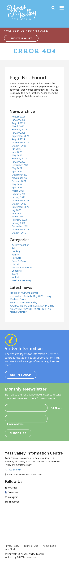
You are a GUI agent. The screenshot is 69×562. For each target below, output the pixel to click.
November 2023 (20, 142)
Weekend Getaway (21, 280)
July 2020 (16, 210)
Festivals (16, 257)
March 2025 (18, 126)
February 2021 (19, 193)
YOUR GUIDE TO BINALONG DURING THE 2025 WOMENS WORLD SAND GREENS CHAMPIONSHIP (32, 309)
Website (16, 277)
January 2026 (18, 119)
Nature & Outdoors (22, 267)
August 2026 (18, 116)
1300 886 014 (14, 469)
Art (13, 248)
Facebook (12, 492)
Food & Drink (19, 261)
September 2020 (20, 206)
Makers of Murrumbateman (24, 292)
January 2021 (18, 197)
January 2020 (18, 223)
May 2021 (17, 184)
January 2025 (18, 132)
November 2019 (20, 229)
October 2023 (19, 145)
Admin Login (49, 545)
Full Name (56, 408)
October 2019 (19, 232)
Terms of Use (31, 545)
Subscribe (18, 433)
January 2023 (18, 161)
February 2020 (19, 219)
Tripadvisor (14, 501)
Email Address (15, 423)
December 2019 (20, 226)
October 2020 (19, 203)
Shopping (17, 270)
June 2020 (17, 213)
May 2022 (17, 168)
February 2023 (19, 158)
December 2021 (20, 174)
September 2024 (20, 135)
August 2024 (18, 139)
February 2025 (19, 129)
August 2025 (18, 123)
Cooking (16, 251)
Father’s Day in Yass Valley (23, 302)
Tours (15, 273)
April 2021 (17, 187)
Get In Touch (20, 374)
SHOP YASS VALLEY (21, 38)
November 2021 (20, 177)
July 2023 (16, 148)
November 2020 (20, 200)
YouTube (12, 487)
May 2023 (17, 155)
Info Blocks (11, 549)
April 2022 (17, 171)
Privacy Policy (12, 545)
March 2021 (18, 190)
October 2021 (19, 181)
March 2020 (18, 216)
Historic (16, 264)
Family (15, 254)
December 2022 (20, 164)
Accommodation (20, 244)
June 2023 (17, 152)
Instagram (12, 496)
